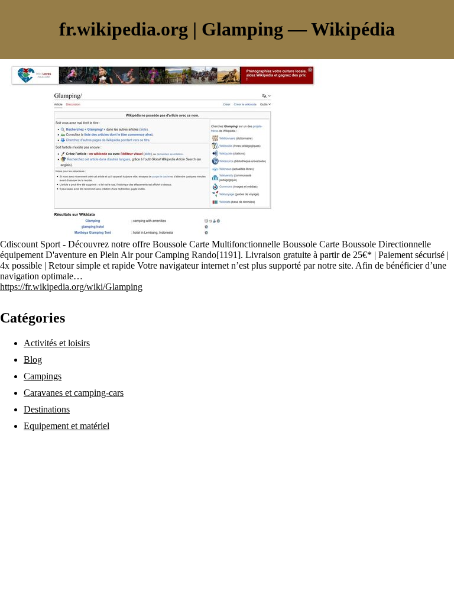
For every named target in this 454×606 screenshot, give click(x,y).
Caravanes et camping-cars (74, 393)
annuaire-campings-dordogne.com (63, 446)
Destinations (47, 409)
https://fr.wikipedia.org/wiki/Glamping (71, 287)
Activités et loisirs (57, 343)
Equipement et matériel (66, 426)
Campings (42, 376)
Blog (33, 359)
